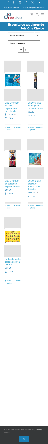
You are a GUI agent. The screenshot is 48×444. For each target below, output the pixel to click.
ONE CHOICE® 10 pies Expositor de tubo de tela (12, 107)
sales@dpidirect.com (36, 8)
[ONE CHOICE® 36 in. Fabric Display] (12, 159)
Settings (39, 429)
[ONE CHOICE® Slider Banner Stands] (12, 237)
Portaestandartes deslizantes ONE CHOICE (13, 262)
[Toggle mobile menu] (42, 14)
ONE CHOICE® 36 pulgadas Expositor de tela (13, 184)
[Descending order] (37, 35)
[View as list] (26, 49)
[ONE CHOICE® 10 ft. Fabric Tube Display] (12, 81)
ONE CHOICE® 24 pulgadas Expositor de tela (35, 106)
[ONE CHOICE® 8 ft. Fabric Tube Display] (35, 159)
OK (24, 439)
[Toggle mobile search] (37, 14)
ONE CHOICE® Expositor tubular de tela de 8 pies (34, 185)
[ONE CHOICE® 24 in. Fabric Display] (35, 81)
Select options (9, 128)
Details (18, 127)
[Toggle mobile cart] (32, 14)
